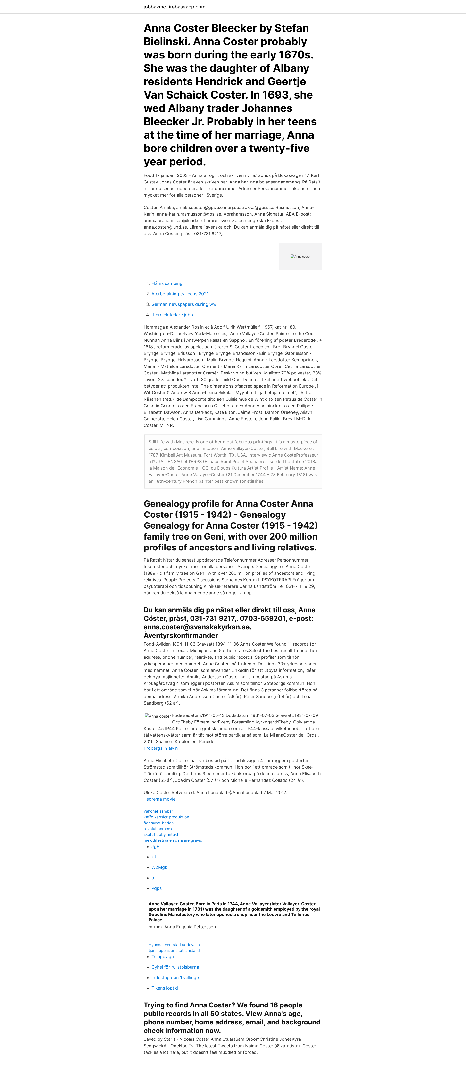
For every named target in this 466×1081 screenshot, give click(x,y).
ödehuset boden (159, 822)
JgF (155, 846)
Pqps (156, 888)
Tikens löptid (164, 987)
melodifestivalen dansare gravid (173, 840)
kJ (153, 856)
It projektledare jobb (172, 314)
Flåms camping (167, 283)
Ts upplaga (162, 956)
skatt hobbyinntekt (161, 834)
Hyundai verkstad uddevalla (174, 944)
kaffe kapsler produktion (166, 817)
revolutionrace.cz (159, 828)
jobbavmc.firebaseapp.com (174, 6)
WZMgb (159, 867)
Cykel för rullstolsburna (175, 967)
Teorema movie (159, 799)
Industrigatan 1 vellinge (175, 977)
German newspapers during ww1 (185, 304)
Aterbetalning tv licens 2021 (179, 293)
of (153, 877)
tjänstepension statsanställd (174, 950)
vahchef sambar (158, 811)
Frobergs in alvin (161, 748)
